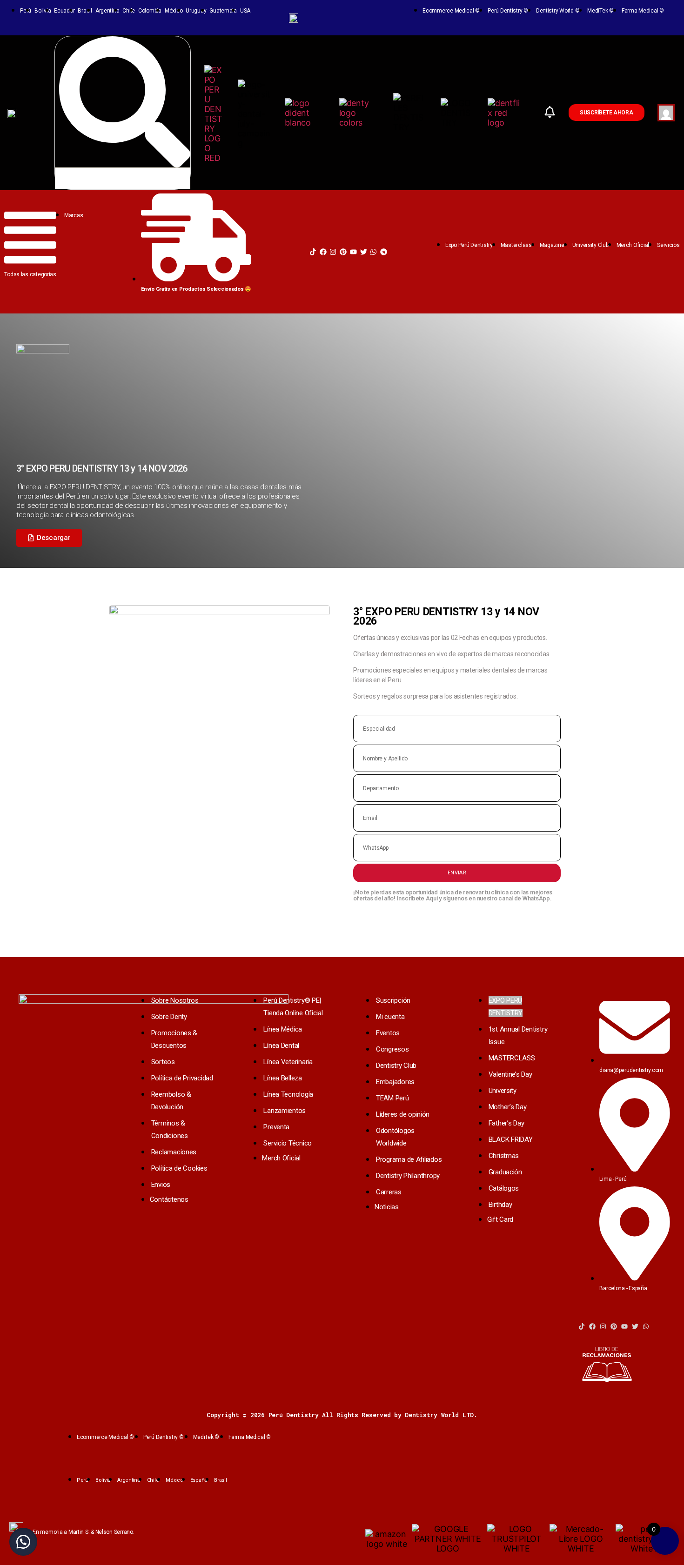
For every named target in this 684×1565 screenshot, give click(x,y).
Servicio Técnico (287, 1143)
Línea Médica (282, 1029)
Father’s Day (506, 1123)
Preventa (276, 1127)
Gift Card (500, 1219)
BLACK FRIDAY (511, 1139)
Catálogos (504, 1188)
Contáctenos (169, 1199)
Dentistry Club (396, 1065)
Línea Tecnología (288, 1094)
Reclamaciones (174, 1152)
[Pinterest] (343, 251)
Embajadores (395, 1082)
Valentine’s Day (510, 1074)
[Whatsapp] (373, 251)
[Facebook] (323, 251)
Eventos (388, 1033)
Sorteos (163, 1062)
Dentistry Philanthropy (408, 1176)
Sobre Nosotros (175, 1000)
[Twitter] (363, 251)
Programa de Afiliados (409, 1159)
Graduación (505, 1172)
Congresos (392, 1049)
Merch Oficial (281, 1158)
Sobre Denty (169, 1016)
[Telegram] (383, 251)
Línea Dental (281, 1045)
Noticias (387, 1207)
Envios (160, 1184)
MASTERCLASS (512, 1058)
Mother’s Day (508, 1107)
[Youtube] (353, 251)
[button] (49, 538)
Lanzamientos (284, 1110)
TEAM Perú (392, 1098)
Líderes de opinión (402, 1114)
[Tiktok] (312, 251)
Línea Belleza (282, 1078)
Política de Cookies (179, 1168)
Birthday (500, 1204)
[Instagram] (332, 251)
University (502, 1090)
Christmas (504, 1156)
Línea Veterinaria (287, 1062)
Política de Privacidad (182, 1078)
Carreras (389, 1192)
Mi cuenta (390, 1016)
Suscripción (393, 1000)
